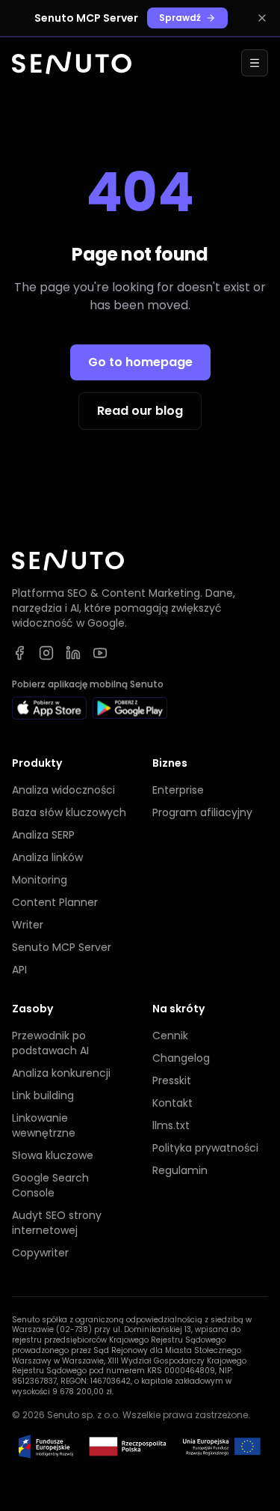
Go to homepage (140, 362)
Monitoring (39, 879)
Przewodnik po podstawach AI (50, 1043)
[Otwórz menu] (254, 62)
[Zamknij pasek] (262, 18)
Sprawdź (180, 17)
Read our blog (140, 410)
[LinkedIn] (73, 652)
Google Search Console (50, 1185)
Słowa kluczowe (52, 1155)
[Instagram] (46, 652)
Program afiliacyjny (202, 812)
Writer (27, 924)
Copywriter (40, 1252)
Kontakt (172, 1102)
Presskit (171, 1080)
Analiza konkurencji (61, 1072)
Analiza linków (47, 857)
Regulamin (180, 1170)
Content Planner (55, 902)
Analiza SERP (43, 834)
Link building (43, 1095)
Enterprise (178, 789)
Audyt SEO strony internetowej (57, 1223)
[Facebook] (19, 652)
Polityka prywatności (205, 1147)
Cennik (170, 1035)
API (19, 969)
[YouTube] (100, 652)
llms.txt (171, 1125)
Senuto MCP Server (61, 947)
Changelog (181, 1058)
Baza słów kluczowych (69, 812)
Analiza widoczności (63, 789)
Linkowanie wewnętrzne (43, 1125)
